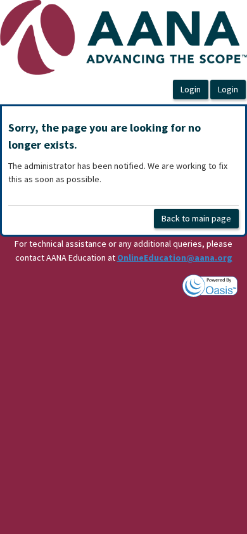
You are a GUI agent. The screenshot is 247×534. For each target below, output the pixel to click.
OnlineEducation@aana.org (174, 257)
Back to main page (196, 218)
